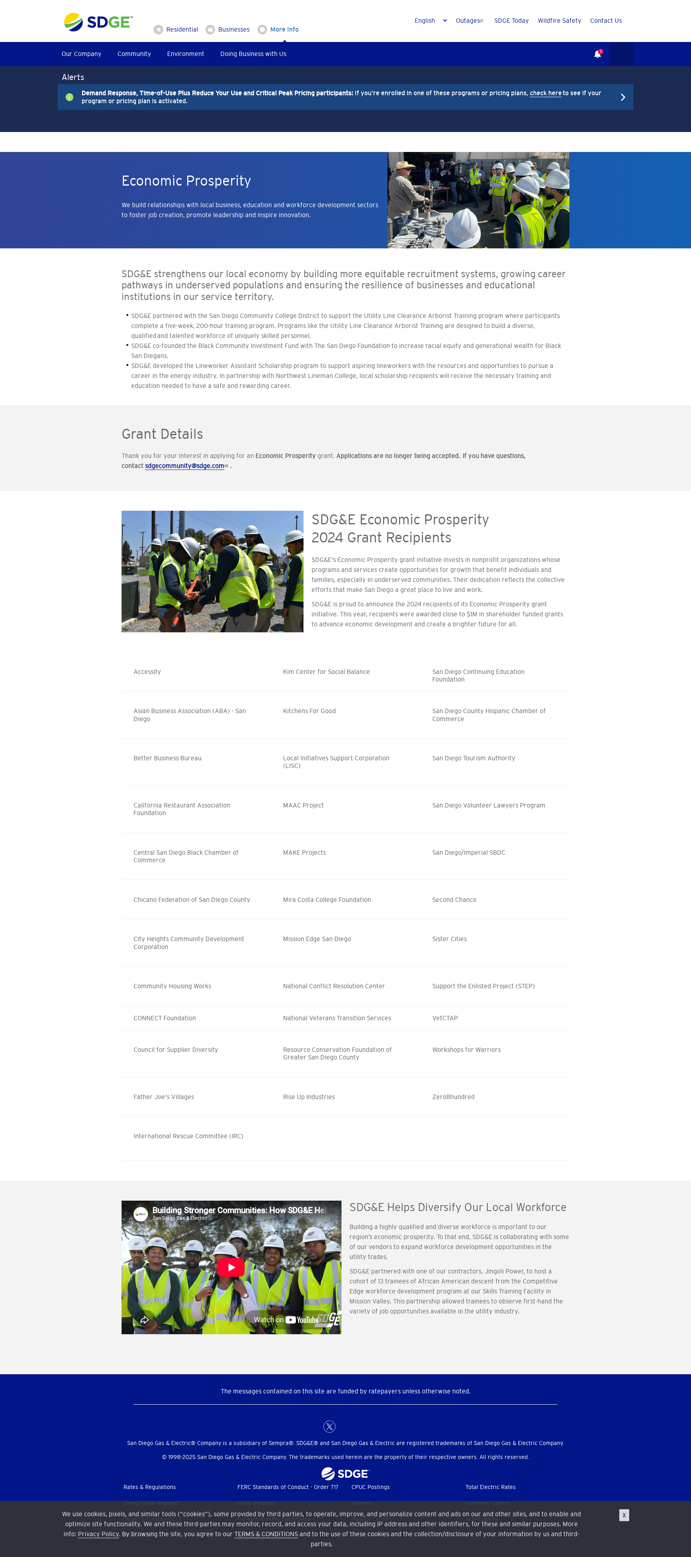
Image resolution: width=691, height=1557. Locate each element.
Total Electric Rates (490, 1487)
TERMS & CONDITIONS (266, 1533)
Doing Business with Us (253, 53)
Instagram (361, 1427)
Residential (182, 29)
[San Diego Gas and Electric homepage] (99, 29)
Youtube (377, 1427)
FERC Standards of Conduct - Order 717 (288, 1487)
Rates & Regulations (150, 1487)
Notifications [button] (593, 48)
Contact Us (606, 20)
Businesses (234, 29)
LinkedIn (345, 1427)
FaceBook (314, 1427)
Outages (468, 20)
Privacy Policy (98, 1533)
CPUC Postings (370, 1487)
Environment (185, 53)
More (339, 97)
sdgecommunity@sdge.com (184, 465)
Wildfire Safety (559, 20)
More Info (284, 29)
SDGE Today (511, 20)
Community (134, 53)
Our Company (82, 53)
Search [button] (621, 54)
